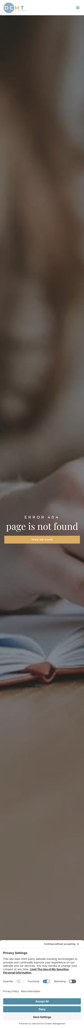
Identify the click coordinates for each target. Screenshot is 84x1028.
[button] (78, 8)
